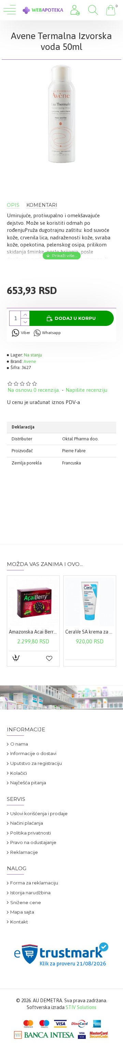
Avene (30, 361)
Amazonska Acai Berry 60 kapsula (33, 632)
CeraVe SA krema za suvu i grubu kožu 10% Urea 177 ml (89, 632)
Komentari (41, 205)
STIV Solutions (81, 1007)
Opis (13, 205)
